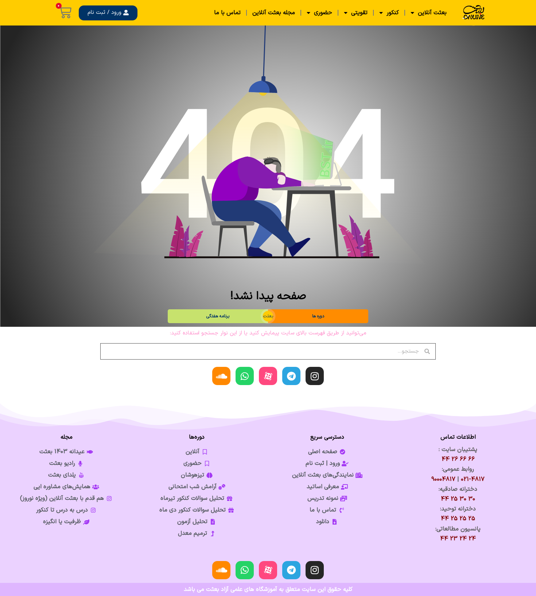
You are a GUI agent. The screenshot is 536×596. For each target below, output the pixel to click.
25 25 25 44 (458, 518)
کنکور (393, 12)
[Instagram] (315, 376)
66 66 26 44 (458, 459)
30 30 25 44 (458, 499)
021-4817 (473, 479)
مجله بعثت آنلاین (273, 12)
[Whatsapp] (245, 376)
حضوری (323, 12)
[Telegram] (291, 376)
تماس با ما (227, 12)
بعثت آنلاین (432, 12)
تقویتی (359, 12)
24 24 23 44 (458, 538)
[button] (108, 12)
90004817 (443, 479)
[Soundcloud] (221, 376)
